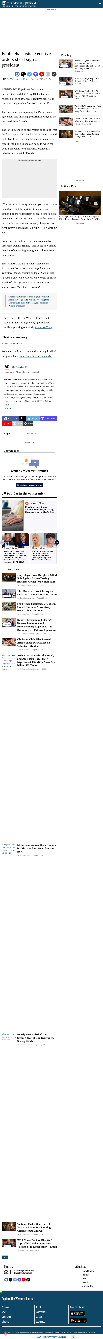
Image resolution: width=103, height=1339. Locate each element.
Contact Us (85, 1274)
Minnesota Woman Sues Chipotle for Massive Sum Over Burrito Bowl (37, 848)
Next (5, 1257)
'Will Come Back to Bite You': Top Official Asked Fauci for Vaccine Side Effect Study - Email (87, 95)
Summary (9, 372)
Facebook (8, 408)
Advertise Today (44, 327)
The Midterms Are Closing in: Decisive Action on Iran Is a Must (37, 592)
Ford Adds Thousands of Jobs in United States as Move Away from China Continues (87, 108)
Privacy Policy (48, 1332)
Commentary (7, 1316)
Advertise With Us (87, 1286)
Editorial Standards (88, 1271)
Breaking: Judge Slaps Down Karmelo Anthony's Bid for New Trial (87, 81)
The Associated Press (21, 367)
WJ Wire (31, 433)
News (4, 1311)
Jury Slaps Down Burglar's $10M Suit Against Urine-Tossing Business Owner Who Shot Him (79, 217)
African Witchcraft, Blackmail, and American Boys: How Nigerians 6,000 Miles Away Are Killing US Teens (36, 660)
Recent (26, 372)
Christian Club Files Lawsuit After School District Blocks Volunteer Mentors (87, 121)
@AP (6, 405)
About (38, 1307)
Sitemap (57, 1332)
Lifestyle (5, 1321)
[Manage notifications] (6, 1333)
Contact (35, 372)
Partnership (85, 1282)
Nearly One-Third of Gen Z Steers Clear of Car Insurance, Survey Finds (35, 1038)
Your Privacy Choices (54, 1336)
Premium (5, 1307)
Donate (39, 1316)
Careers (84, 1278)
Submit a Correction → (12, 343)
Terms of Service (66, 1332)
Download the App (77, 1307)
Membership (41, 1311)
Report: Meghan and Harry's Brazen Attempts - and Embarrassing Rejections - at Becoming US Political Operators (87, 65)
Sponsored (40, 1321)
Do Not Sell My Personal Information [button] (84, 1332)
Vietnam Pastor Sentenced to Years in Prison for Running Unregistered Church (87, 134)
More (18, 372)
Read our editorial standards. (35, 356)
